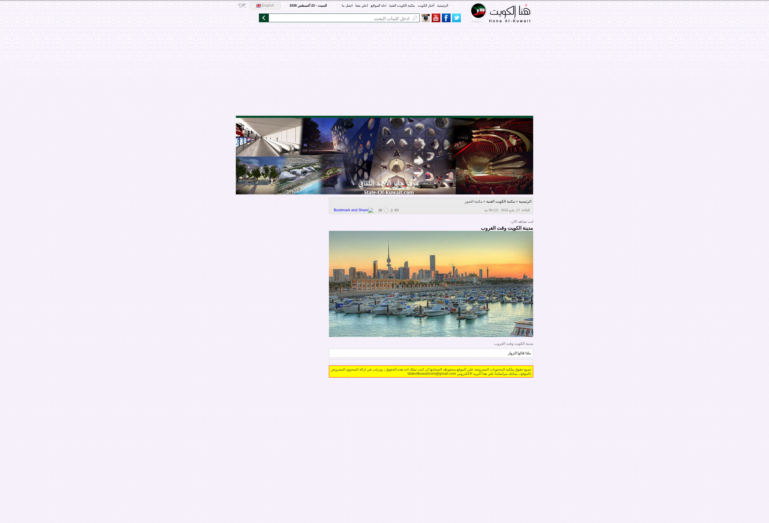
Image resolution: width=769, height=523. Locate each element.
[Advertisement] (384, 71)
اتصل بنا (347, 5)
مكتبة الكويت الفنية (402, 5)
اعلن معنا (361, 5)
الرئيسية (442, 5)
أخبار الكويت (426, 5)
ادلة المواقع (378, 5)
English (267, 5)
